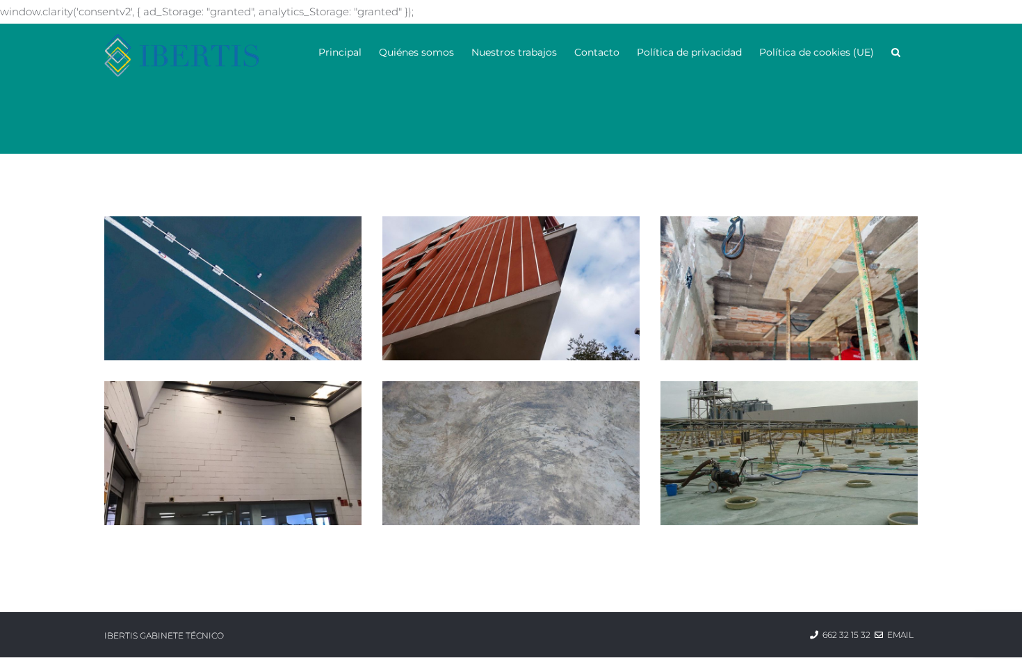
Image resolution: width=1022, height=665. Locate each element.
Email (900, 635)
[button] (895, 51)
